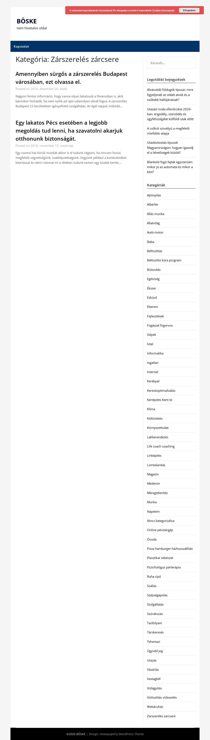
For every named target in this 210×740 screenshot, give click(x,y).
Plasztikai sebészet (160, 558)
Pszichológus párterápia (164, 567)
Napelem (153, 511)
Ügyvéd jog (155, 651)
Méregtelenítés (157, 493)
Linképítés (154, 455)
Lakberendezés (157, 437)
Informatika (155, 353)
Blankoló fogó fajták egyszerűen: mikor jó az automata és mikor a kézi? (170, 167)
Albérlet (152, 204)
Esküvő (152, 297)
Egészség (153, 279)
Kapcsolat (21, 46)
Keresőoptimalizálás (161, 390)
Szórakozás (155, 614)
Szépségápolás (157, 595)
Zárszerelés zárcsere (161, 716)
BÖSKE (27, 21)
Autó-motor (155, 232)
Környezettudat (158, 428)
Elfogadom (189, 10)
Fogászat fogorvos (160, 325)
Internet (152, 372)
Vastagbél (154, 679)
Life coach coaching (161, 446)
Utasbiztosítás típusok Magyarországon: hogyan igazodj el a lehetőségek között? (170, 147)
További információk (163, 10)
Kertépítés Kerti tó (159, 400)
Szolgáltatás (155, 604)
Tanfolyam (154, 623)
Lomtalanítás (156, 465)
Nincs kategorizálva (160, 521)
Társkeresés (155, 632)
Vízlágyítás (154, 688)
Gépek (151, 334)
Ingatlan (152, 363)
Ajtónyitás (154, 195)
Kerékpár (153, 381)
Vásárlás (153, 669)
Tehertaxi (153, 642)
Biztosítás (154, 270)
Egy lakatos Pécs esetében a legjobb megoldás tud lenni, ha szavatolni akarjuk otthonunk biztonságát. (69, 130)
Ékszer (151, 288)
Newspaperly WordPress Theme (122, 734)
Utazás (151, 660)
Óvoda (151, 539)
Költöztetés (155, 418)
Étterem (152, 307)
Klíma (151, 409)
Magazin (153, 474)
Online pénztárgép (160, 530)
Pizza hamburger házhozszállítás (170, 548)
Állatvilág (153, 223)
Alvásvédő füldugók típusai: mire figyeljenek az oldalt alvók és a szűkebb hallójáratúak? (170, 95)
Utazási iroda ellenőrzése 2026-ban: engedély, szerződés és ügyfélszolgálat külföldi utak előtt (170, 114)
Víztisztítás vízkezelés (162, 697)
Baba (150, 242)
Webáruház (155, 707)
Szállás (151, 586)
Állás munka (155, 214)
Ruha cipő (154, 576)
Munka (152, 502)
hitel (150, 344)
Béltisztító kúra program (164, 260)
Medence (153, 483)
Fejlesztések (155, 316)
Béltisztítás (154, 251)
